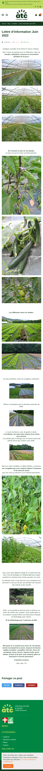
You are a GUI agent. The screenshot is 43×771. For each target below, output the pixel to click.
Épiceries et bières (9, 739)
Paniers (5, 745)
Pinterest (31, 685)
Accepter (8, 766)
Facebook (19, 685)
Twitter (7, 685)
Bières (5, 742)
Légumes (6, 737)
